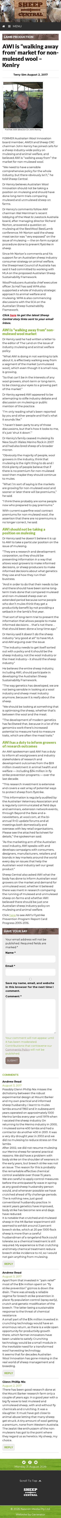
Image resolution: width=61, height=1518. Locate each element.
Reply (8, 1263)
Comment (13, 996)
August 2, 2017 (12, 1385)
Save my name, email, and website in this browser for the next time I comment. (29, 987)
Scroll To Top (29, 1480)
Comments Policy (17, 1049)
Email (10, 965)
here (13, 315)
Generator (38, 1514)
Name (10, 952)
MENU (17, 26)
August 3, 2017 (12, 1085)
